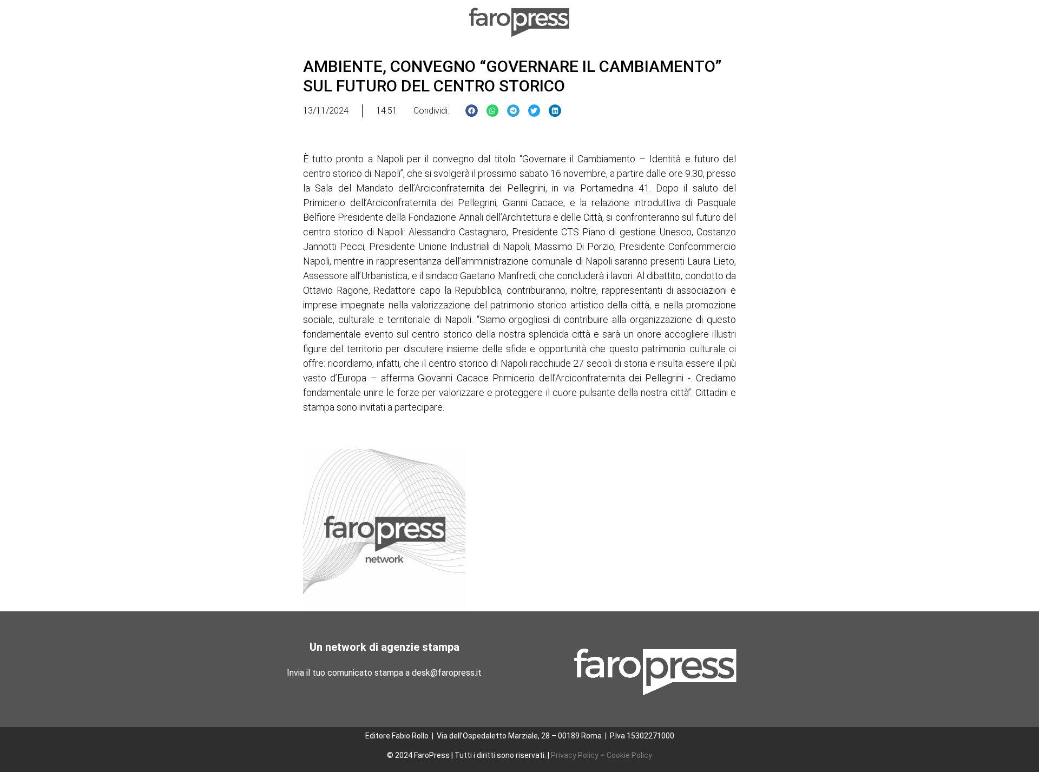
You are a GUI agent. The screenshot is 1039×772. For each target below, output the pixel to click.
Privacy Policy (575, 755)
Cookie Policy (629, 755)
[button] (471, 110)
